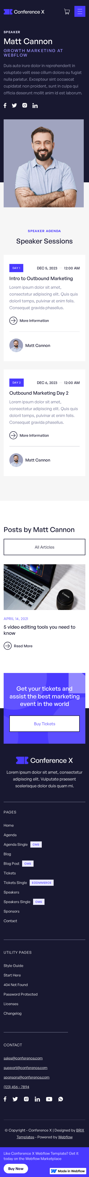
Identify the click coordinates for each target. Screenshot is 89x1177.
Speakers (11, 892)
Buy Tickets (44, 723)
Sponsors (11, 911)
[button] (67, 11)
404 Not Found (16, 985)
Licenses (11, 1004)
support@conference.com (25, 1068)
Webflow (65, 1137)
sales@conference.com (23, 1058)
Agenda (10, 835)
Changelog (12, 1013)
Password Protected (21, 994)
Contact (10, 921)
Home (9, 825)
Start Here (12, 975)
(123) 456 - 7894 (16, 1087)
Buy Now (16, 1168)
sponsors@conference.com (27, 1077)
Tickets (10, 873)
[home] (24, 11)
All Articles (44, 547)
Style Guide (13, 966)
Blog (7, 854)
